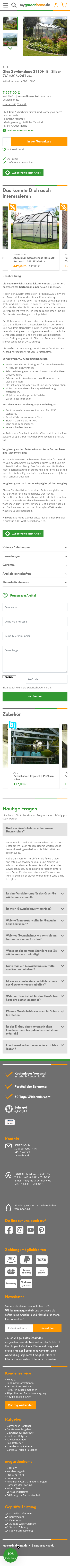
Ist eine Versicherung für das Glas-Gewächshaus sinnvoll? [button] (31, 895)
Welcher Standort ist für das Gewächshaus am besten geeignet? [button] (32, 997)
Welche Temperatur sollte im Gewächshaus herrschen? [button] (32, 922)
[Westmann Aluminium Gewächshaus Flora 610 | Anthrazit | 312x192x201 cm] (35, 228)
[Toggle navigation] (6, 5)
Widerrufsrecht (15, 1488)
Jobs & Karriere (15, 1474)
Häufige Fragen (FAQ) (19, 1396)
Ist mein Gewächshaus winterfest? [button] (28, 908)
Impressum (13, 1478)
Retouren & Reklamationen (22, 1389)
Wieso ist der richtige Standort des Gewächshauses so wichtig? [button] (32, 952)
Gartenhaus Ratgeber (19, 1425)
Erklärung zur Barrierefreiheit (24, 1495)
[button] (10, 1555)
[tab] (35, 829)
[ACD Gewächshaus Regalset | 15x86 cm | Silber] (35, 746)
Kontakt (11, 1379)
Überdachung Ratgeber (20, 1446)
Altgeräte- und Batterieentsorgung (26, 1393)
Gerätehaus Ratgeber (19, 1429)
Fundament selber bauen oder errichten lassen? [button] (32, 1046)
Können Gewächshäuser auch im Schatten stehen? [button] (32, 1013)
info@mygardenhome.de (37, 1180)
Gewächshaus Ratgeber (20, 1432)
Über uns (12, 1467)
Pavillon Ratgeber (17, 1439)
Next (10, 47)
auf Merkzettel (15, 149)
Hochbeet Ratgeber (18, 1436)
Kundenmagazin (16, 1471)
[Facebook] (10, 1230)
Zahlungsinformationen (20, 1383)
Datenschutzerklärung (39, 687)
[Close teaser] (18, 1547)
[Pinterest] (43, 1230)
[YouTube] (32, 1230)
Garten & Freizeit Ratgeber (22, 1449)
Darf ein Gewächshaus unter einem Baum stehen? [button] (29, 829)
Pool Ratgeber (15, 1443)
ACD (6, 66)
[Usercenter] (56, 5)
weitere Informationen (20, 130)
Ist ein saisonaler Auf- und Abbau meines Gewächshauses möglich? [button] (31, 982)
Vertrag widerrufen (20, 1404)
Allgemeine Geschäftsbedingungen (27, 1481)
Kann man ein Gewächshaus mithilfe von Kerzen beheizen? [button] (30, 967)
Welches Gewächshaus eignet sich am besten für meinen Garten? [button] (31, 937)
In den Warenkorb (39, 141)
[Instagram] (21, 1230)
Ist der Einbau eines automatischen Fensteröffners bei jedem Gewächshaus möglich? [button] (32, 1030)
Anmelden (47, 1328)
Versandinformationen (19, 1386)
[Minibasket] (64, 5)
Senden (37, 696)
